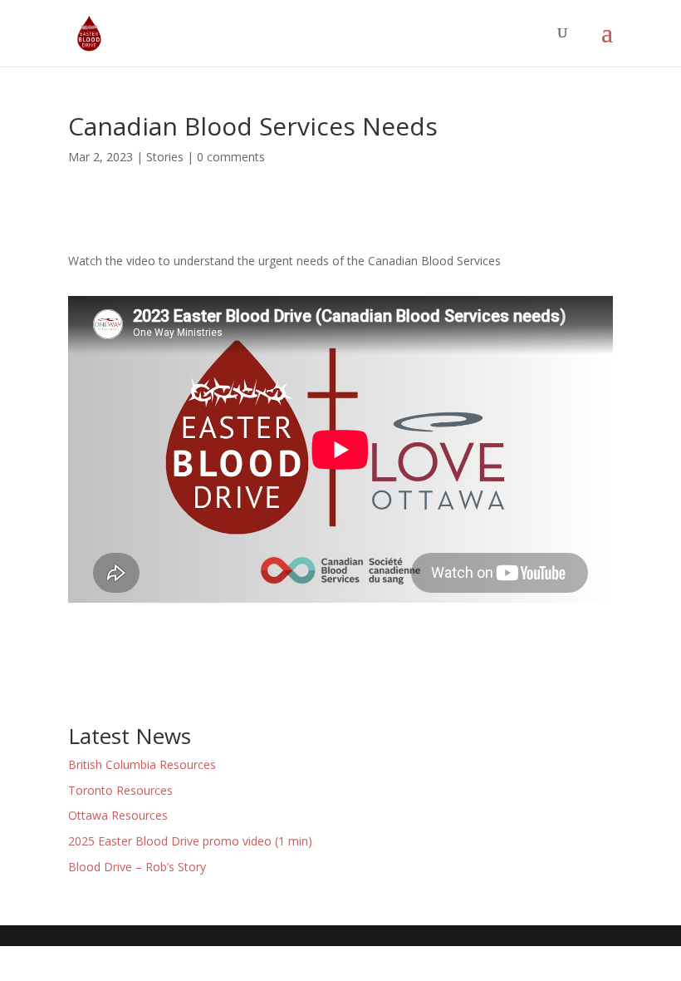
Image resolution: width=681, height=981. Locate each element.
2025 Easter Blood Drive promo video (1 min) (190, 841)
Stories (165, 157)
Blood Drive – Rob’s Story (137, 867)
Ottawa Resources (118, 815)
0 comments (231, 157)
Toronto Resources (120, 790)
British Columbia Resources (142, 764)
